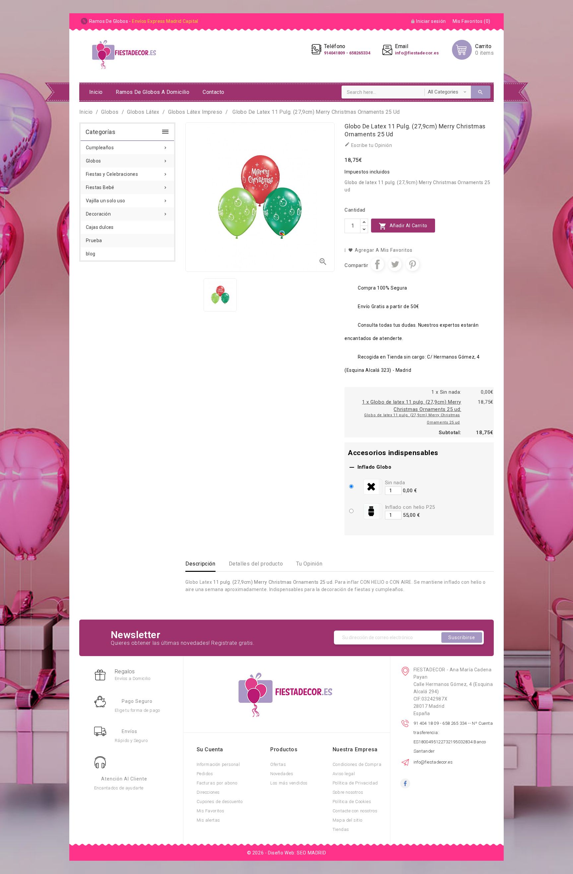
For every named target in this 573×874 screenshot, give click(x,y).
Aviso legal (344, 773)
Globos (127, 161)
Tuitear (395, 264)
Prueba (94, 240)
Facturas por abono (217, 782)
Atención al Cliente (124, 778)
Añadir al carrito (403, 226)
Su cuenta (210, 749)
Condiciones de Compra (357, 764)
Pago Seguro (137, 701)
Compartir (377, 264)
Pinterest (412, 264)
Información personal (218, 764)
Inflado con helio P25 (410, 507)
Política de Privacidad (355, 782)
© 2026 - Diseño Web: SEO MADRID (286, 852)
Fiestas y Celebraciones (127, 174)
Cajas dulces (100, 227)
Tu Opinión (309, 564)
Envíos (129, 731)
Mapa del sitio (347, 820)
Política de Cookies (352, 801)
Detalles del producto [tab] (256, 564)
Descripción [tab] (200, 564)
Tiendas (341, 829)
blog (91, 253)
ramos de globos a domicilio (152, 92)
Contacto (213, 92)
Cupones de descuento (220, 801)
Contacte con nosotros (355, 810)
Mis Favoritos (210, 810)
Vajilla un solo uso (127, 200)
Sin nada (395, 483)
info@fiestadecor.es (433, 762)
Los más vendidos (289, 782)
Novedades (281, 773)
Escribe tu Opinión (368, 145)
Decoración (127, 214)
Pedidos (205, 773)
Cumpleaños (127, 147)
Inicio (95, 92)
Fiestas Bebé (127, 187)
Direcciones (208, 792)
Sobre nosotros (348, 792)
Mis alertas (209, 820)
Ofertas (278, 764)
